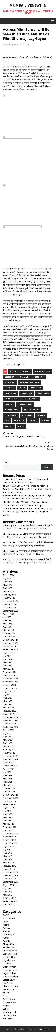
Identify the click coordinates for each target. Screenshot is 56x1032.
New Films (27, 415)
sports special (9, 1012)
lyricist (9, 404)
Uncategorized (9, 1015)
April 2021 (7, 781)
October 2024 (9, 646)
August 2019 (9, 846)
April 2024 (7, 665)
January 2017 (9, 904)
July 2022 (7, 733)
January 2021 (9, 791)
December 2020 (10, 794)
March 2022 (8, 746)
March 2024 (8, 668)
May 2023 (7, 701)
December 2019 (10, 833)
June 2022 (7, 736)
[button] (52, 21)
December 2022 (10, 717)
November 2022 (10, 720)
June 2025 (7, 620)
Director (24, 377)
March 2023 (8, 707)
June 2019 (7, 852)
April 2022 (7, 743)
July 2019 (7, 849)
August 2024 (9, 652)
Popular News (9, 1002)
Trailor (9, 426)
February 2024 (9, 672)
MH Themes (45, 1029)
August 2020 (9, 807)
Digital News (9, 960)
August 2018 (9, 885)
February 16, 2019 (13, 44)
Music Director (31, 410)
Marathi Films (9, 989)
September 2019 (10, 843)
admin (27, 44)
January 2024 (9, 675)
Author (6, 937)
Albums (6, 931)
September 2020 (10, 804)
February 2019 (9, 865)
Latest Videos (11, 399)
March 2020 (8, 823)
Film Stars (10, 382)
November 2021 (10, 759)
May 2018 (7, 894)
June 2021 (7, 775)
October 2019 (9, 839)
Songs (6, 1008)
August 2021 (9, 769)
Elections (7, 963)
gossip (22, 388)
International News (12, 976)
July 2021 (7, 772)
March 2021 (8, 785)
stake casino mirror (12, 559)
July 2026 (7, 578)
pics (7, 420)
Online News (9, 999)
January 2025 (9, 636)
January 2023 (9, 714)
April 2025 (7, 627)
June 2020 (7, 814)
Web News (8, 1018)
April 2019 (7, 859)
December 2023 (10, 678)
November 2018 (10, 875)
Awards (6, 941)
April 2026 (7, 588)
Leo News (7, 983)
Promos (33, 420)
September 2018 (10, 881)
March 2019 (8, 862)
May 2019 (7, 856)
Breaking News (10, 947)
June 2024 (7, 659)
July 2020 (7, 811)
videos (21, 426)
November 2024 (10, 643)
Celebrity (9, 377)
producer (19, 420)
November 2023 (10, 681)
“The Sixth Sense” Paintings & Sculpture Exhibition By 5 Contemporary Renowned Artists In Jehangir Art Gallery (27, 511)
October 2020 (9, 801)
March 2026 (8, 591)
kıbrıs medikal (9, 551)
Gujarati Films (9, 973)
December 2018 (10, 872)
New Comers (11, 415)
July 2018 (7, 888)
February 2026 (9, 594)
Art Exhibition (9, 934)
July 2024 (7, 655)
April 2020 (7, 820)
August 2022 (9, 730)
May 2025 (7, 623)
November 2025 (10, 604)
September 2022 (10, 727)
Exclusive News (10, 970)
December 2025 (10, 601)
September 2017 (10, 901)
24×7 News (8, 915)
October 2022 (9, 723)
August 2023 (9, 691)
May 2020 (7, 817)
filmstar (9, 388)
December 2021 (10, 756)
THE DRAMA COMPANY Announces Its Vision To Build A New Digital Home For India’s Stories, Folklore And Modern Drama (28, 489)
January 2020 (9, 830)
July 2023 (7, 694)
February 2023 (9, 710)
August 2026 (9, 575)
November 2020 (10, 798)
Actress (26, 371)
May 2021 (7, 778)
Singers (45, 420)
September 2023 (10, 688)
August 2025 (9, 614)
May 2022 (7, 739)
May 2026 (7, 585)
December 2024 (10, 639)
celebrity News (10, 957)
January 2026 (9, 597)
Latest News (43, 393)
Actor (5, 921)
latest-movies (30, 399)
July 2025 (7, 617)
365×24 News (9, 918)
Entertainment (9, 966)
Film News (38, 377)
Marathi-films (25, 404)
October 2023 (9, 685)
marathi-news (12, 410)
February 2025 (9, 633)
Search (6, 462)
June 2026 (7, 581)
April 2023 (7, 704)
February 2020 (9, 827)
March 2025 (8, 630)
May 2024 (7, 662)
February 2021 (9, 788)
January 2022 (9, 752)
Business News (10, 950)
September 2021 (10, 765)
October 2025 (9, 607)
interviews (26, 393)
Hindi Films (35, 388)
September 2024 (10, 649)
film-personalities (29, 382)
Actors (6, 924)
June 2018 (7, 891)
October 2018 (9, 878)
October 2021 (9, 762)
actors (13, 371)
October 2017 (9, 898)
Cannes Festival (10, 953)
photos (41, 415)
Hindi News (10, 393)
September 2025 (10, 610)
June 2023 (7, 697)
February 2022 (9, 749)
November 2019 (10, 836)
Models (6, 992)
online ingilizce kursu (12, 525)
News (5, 996)
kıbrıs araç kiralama (12, 534)
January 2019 (9, 869)
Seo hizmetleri (9, 542)
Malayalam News (11, 986)
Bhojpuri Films (42, 371)
